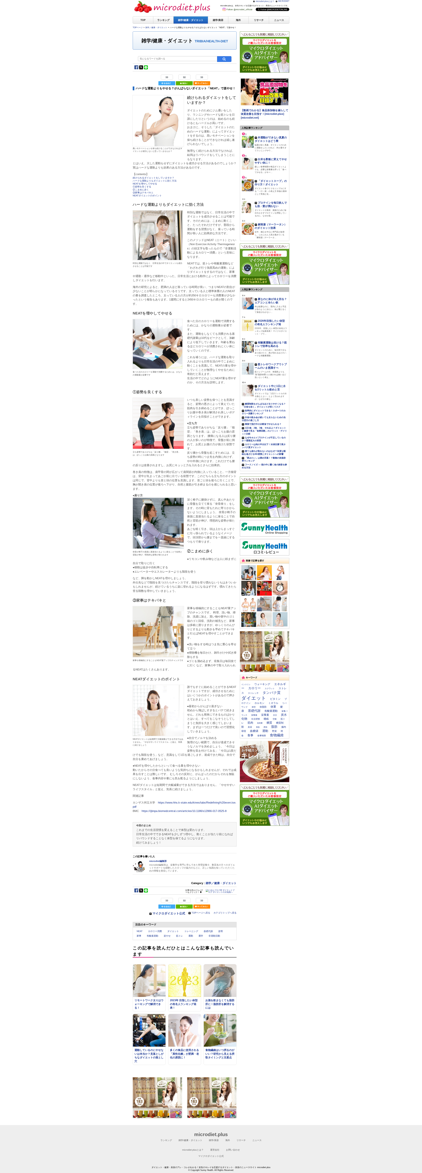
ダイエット (173, 931)
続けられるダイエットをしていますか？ (153, 177)
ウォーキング (262, 684)
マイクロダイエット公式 (168, 913)
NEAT (140, 931)
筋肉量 (260, 723)
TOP (143, 20)
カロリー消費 (155, 931)
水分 (275, 715)
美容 (250, 727)
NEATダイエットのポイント (147, 195)
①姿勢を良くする (142, 186)
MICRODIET (283, 1)
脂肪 (274, 726)
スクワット (270, 689)
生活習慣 (255, 719)
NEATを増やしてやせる (145, 183)
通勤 (190, 935)
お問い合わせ (233, 1149)
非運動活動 (214, 935)
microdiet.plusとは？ (265, 1)
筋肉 (250, 722)
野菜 (274, 731)
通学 (200, 935)
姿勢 (220, 931)
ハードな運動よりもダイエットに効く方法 (155, 180)
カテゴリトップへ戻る (225, 912)
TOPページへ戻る (201, 912)
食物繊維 (277, 735)
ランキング (163, 20)
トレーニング (191, 931)
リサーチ (259, 20)
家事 (139, 935)
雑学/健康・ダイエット (190, 20)
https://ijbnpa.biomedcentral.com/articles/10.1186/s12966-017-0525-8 (184, 811)
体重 (273, 706)
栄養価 (254, 715)
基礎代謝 (208, 931)
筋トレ (179, 935)
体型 (254, 707)
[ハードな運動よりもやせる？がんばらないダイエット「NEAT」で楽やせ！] (158, 145)
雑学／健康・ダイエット (221, 883)
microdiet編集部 (158, 861)
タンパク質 (272, 692)
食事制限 (261, 735)
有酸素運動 (152, 935)
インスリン (245, 684)
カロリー (254, 688)
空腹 (275, 719)
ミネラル (273, 703)
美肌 (258, 727)
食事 (250, 735)
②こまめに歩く (141, 189)
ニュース (279, 20)
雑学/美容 (218, 20)
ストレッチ (253, 693)
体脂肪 (263, 707)
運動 (265, 731)
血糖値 (254, 731)
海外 (238, 20)
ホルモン (259, 703)
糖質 (269, 722)
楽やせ (167, 935)
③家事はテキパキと (143, 192)
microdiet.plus (211, 1134)
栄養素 (265, 714)
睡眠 (266, 719)
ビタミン (275, 698)
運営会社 (214, 1149)
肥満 (265, 727)
